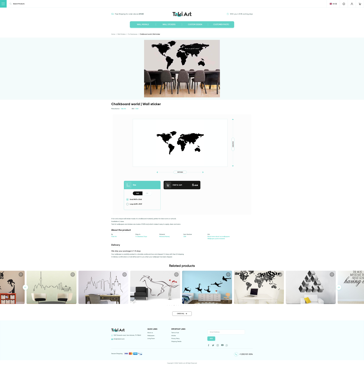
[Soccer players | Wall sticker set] (155, 287)
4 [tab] (174, 305)
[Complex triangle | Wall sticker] (259, 287)
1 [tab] (167, 305)
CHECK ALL (181, 313)
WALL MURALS (143, 24)
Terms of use (175, 332)
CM (147, 193)
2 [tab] (169, 305)
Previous (25, 287)
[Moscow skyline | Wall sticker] (51, 287)
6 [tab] (178, 305)
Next (338, 287)
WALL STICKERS (169, 24)
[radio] (142, 199)
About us (150, 332)
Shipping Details (176, 341)
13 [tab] (194, 305)
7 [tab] (181, 305)
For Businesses (132, 34)
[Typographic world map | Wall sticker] (207, 287)
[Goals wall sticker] (311, 287)
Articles (173, 335)
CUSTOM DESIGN (195, 24)
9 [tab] (185, 305)
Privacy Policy (175, 338)
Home (113, 34)
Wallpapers (150, 335)
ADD (211, 338)
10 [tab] (187, 305)
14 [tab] (197, 305)
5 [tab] (176, 305)
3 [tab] (172, 305)
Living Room (151, 338)
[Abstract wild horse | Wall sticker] (103, 287)
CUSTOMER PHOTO (221, 24)
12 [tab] (192, 305)
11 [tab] (190, 305)
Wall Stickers (121, 34)
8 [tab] (183, 305)
